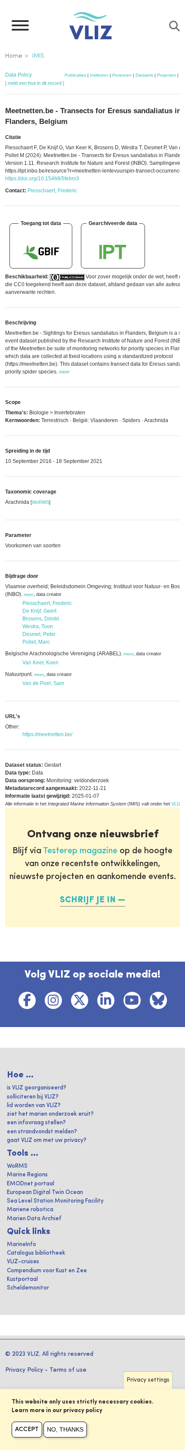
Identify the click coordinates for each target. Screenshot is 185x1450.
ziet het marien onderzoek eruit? (50, 1114)
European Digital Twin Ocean (45, 1192)
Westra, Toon (37, 626)
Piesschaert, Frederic (52, 191)
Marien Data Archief (34, 1219)
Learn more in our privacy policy (57, 1410)
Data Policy (18, 75)
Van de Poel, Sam (43, 683)
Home (13, 56)
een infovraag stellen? (36, 1123)
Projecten (166, 75)
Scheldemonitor (28, 1288)
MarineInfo (21, 1244)
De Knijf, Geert (39, 611)
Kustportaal (22, 1279)
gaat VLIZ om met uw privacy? (46, 1140)
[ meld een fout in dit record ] (34, 83)
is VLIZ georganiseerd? (36, 1088)
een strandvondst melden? (42, 1132)
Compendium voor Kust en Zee (47, 1271)
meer (29, 594)
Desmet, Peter (39, 634)
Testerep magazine (80, 851)
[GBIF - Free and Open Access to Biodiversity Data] (41, 252)
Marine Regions (27, 1175)
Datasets (144, 75)
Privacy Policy (24, 1370)
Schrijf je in (88, 900)
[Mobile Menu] (20, 27)
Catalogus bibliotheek (36, 1253)
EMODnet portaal (30, 1184)
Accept (27, 1429)
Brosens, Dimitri (40, 619)
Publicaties (75, 75)
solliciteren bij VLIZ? (33, 1097)
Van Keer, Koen (40, 663)
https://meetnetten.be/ (47, 734)
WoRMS (40, 502)
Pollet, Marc (36, 642)
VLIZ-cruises (23, 1262)
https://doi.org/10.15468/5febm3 (42, 179)
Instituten (99, 75)
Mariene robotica (30, 1209)
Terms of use (67, 1370)
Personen (122, 75)
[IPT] (113, 252)
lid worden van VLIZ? (34, 1105)
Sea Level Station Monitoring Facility (55, 1201)
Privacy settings (148, 1380)
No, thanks (65, 1429)
